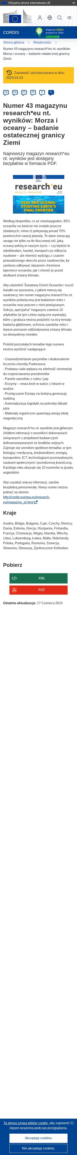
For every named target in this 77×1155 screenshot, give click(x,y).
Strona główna (13, 42)
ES (24, 92)
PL (51, 92)
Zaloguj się (39, 17)
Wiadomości (42, 42)
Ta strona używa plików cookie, (26, 1123)
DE (6, 92)
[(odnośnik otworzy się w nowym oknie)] (17, 16)
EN (15, 92)
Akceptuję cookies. (38, 1138)
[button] (49, 17)
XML (41, 578)
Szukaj (59, 17)
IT (42, 92)
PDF (41, 590)
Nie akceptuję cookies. (38, 1148)
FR (33, 92)
